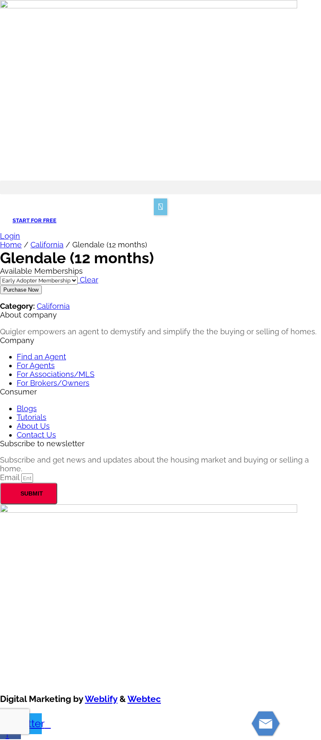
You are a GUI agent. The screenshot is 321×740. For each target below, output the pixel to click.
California (47, 244)
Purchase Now (20, 290)
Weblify (101, 699)
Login (10, 235)
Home (11, 244)
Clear (88, 279)
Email (10, 477)
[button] (160, 187)
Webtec (144, 699)
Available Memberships (41, 271)
